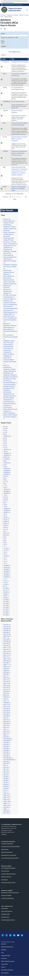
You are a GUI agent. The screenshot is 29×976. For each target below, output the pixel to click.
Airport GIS (6, 358)
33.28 (5, 499)
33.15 (5, 497)
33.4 (4, 501)
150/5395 (6, 577)
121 (4, 447)
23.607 (5, 596)
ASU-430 (6, 813)
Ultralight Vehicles (8, 386)
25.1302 (5, 599)
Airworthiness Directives (10, 331)
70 (4, 539)
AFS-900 (6, 716)
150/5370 (6, 462)
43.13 (5, 529)
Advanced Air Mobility (6, 895)
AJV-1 (5, 792)
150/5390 (6, 575)
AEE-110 (5, 733)
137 (4, 558)
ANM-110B (6, 801)
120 (4, 428)
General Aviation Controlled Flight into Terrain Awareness (19, 138)
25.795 (5, 457)
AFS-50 (5, 693)
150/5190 (6, 489)
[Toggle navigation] (26, 9)
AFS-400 (6, 642)
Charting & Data (5, 849)
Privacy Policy (4, 964)
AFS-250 (6, 691)
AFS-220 (6, 653)
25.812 (5, 520)
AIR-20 (5, 775)
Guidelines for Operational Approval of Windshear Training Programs (19, 153)
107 (4, 544)
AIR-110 (5, 657)
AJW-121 (6, 719)
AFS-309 (6, 752)
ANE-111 (6, 647)
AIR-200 (5, 668)
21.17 (5, 481)
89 (4, 502)
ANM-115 (6, 659)
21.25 (5, 582)
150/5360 (6, 491)
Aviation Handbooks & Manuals (8, 874)
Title (13, 59)
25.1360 (5, 611)
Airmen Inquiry (4, 908)
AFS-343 (6, 754)
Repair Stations (7, 329)
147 (4, 563)
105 (4, 542)
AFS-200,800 (7, 738)
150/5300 (6, 459)
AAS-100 (6, 626)
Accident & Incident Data (7, 843)
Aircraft (5, 230)
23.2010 (5, 592)
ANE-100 (6, 799)
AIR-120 (5, 643)
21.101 (5, 580)
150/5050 (6, 510)
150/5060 (6, 565)
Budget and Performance (7, 946)
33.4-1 (4, 73)
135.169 (5, 556)
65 (4, 461)
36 (4, 483)
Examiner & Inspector (6, 876)
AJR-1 (5, 676)
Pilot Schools (7, 407)
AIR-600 (5, 632)
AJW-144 (6, 796)
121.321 (5, 550)
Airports (5, 219)
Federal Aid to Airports (9, 261)
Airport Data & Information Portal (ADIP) (10, 846)
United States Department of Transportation (12, 4)
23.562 (5, 594)
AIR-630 (5, 786)
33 (4, 464)
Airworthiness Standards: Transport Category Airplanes (9, 226)
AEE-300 (5, 737)
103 (4, 504)
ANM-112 (6, 666)
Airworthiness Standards (10, 337)
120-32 (5, 87)
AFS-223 (6, 744)
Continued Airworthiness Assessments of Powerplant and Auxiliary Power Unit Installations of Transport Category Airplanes (19, 171)
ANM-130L (6, 805)
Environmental (7, 335)
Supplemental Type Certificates (8, 855)
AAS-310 (6, 725)
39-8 (4, 167)
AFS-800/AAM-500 (8, 759)
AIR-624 (5, 697)
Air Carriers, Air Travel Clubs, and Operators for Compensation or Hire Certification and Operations (10, 245)
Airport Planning (8, 316)
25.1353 (5, 607)
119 (4, 506)
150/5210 (6, 449)
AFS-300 (6, 624)
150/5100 (6, 468)
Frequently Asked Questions (8, 920)
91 (4, 430)
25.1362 (5, 613)
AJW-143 (6, 794)
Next (14, 199)
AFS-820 (6, 662)
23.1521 (5, 518)
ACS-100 (6, 706)
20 (4, 426)
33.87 (5, 527)
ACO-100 (6, 685)
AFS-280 (6, 750)
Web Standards (5, 972)
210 (4, 586)
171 (4, 578)
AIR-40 (5, 695)
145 (4, 466)
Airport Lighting (7, 276)
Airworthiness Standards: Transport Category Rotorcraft (9, 369)
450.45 (5, 535)
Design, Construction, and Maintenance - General (9, 234)
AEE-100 (5, 678)
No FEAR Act (4, 958)
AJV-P (5, 718)
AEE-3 (5, 735)
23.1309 (5, 588)
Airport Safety (7, 255)
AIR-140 (5, 771)
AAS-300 (6, 640)
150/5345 (6, 436)
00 (4, 440)
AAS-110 (6, 704)
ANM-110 (6, 651)
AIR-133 (5, 767)
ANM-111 (6, 664)
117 (4, 485)
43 (4, 442)
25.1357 (5, 609)
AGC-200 (6, 761)
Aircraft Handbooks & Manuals (8, 868)
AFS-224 (6, 746)
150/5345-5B (6, 101)
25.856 (5, 521)
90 (4, 434)
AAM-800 (6, 702)
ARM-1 (5, 809)
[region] (14, 124)
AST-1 (5, 638)
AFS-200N (6, 740)
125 (4, 552)
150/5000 (6, 470)
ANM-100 (6, 636)
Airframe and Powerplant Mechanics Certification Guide (19, 188)
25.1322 (5, 603)
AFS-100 (6, 687)
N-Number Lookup (5, 914)
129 (4, 487)
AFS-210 (6, 689)
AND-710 (6, 797)
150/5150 (6, 567)
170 (4, 495)
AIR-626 (5, 674)
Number (3, 59)
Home (3, 15)
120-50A (5, 151)
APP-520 (6, 807)
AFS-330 (6, 710)
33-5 (4, 123)
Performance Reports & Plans (8, 882)
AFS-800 (6, 630)
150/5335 (6, 573)
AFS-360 (6, 756)
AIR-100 (5, 645)
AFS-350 (6, 681)
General (5, 323)
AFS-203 (6, 742)
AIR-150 (5, 773)
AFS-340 (6, 672)
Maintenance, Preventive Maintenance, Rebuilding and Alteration (7, 289)
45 (4, 531)
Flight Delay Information (6, 852)
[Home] (11, 10)
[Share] (1, 28)
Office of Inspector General (7, 961)
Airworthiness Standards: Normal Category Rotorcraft (8, 394)
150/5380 (6, 493)
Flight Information (8, 401)
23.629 (5, 597)
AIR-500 (5, 780)
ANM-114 (6, 683)
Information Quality (5, 955)
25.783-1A (6, 62)
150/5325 (6, 571)
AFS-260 (6, 748)
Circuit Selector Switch (18, 101)
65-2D (4, 186)
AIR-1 (5, 765)
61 (4, 443)
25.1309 (5, 601)
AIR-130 (5, 649)
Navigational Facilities (9, 377)
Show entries (14, 51)
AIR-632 (5, 788)
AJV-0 (5, 790)
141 (4, 559)
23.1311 (5, 590)
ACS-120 (6, 731)
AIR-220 (5, 776)
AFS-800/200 (7, 757)
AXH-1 (5, 700)
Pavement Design (8, 299)
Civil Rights (3, 949)
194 (4, 516)
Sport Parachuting (8, 413)
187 (4, 514)
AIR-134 (5, 769)
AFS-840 (6, 714)
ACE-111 (6, 680)
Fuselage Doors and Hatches (20, 62)
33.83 (5, 525)
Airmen (5, 365)
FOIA (2, 952)
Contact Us (3, 834)
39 (4, 478)
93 (4, 540)
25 (4, 438)
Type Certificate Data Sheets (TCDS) (9, 858)
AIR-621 (5, 782)
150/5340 (6, 474)
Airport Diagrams (5, 871)
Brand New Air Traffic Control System (10, 892)
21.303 (5, 584)
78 (25, 196)
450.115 (5, 533)
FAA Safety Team (5, 917)
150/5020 (6, 508)
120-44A (5, 110)
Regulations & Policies (12, 15)
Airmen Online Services (6, 911)
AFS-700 (6, 712)
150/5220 (6, 455)
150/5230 (6, 569)
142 (4, 561)
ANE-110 (6, 655)
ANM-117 (6, 803)
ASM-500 (6, 721)
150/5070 (6, 512)
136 (4, 480)
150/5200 (6, 453)
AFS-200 (6, 628)
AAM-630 (6, 723)
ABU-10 (5, 727)
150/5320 (6, 472)
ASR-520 (6, 811)
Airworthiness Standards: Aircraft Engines (8, 272)
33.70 (5, 476)
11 (4, 546)
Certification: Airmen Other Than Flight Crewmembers (9, 342)
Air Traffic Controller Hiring (7, 898)
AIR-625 (5, 670)
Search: (3, 33)
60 (4, 537)
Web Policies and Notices (7, 970)
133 (4, 554)
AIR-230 (5, 778)
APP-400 (6, 661)
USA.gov (3, 967)
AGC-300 (6, 763)
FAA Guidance (4, 879)
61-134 (5, 137)
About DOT (3, 944)
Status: (3, 41)
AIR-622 (5, 784)
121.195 (5, 548)
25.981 (5, 523)
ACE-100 (6, 634)
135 (4, 451)
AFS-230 (6, 708)
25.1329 (5, 605)
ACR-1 (5, 729)
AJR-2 (5, 699)
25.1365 (5, 615)
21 (4, 432)
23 (4, 445)
